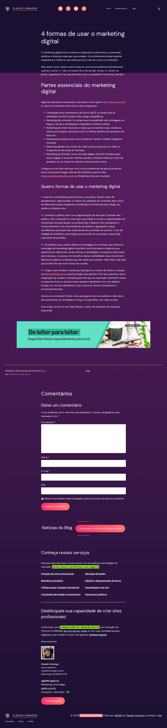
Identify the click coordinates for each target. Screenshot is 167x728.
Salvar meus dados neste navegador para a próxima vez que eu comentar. (84, 498)
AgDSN (118, 715)
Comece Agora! (52, 700)
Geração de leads (95, 573)
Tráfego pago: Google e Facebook (60, 587)
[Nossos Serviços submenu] (127, 8)
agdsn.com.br (48, 688)
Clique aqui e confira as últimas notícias (100, 528)
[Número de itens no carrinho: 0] (159, 9)
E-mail (45, 471)
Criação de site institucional (57, 573)
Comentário (48, 422)
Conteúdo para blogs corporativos (61, 594)
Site (43, 484)
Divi (160, 715)
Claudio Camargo (25, 8)
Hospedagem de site (97, 587)
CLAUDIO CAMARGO (91, 715)
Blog (43, 370)
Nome (45, 457)
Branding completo (52, 580)
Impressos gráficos (96, 594)
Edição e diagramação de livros (103, 580)
